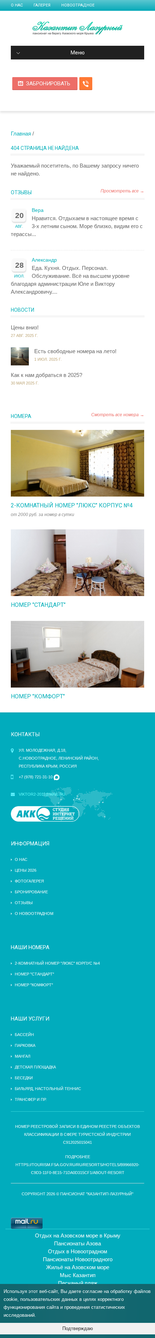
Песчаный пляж (77, 1283)
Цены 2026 (25, 870)
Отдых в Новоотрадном (77, 1251)
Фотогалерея (29, 881)
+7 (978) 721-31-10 (36, 777)
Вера (38, 210)
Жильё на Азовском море (77, 1267)
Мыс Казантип (78, 1275)
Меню (78, 52)
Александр (44, 260)
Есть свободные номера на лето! (75, 351)
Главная (21, 133)
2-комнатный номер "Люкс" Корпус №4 (72, 505)
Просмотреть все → (122, 191)
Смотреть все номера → (117, 414)
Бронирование (31, 892)
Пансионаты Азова (77, 1243)
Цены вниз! (25, 327)
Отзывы (21, 192)
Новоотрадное (77, 5)
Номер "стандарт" (38, 604)
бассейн (24, 1034)
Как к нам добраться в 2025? (46, 375)
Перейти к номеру (70, 463)
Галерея (42, 5)
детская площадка (35, 1067)
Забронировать (48, 83)
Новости (22, 310)
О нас (17, 5)
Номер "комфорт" (38, 696)
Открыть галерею (85, 463)
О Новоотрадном (34, 913)
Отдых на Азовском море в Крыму (77, 1235)
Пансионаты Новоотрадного (77, 1259)
